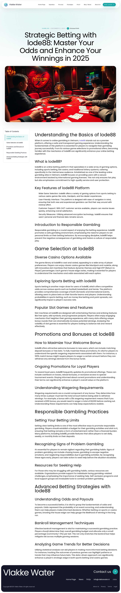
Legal (115, 587)
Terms (110, 587)
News (81, 579)
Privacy (103, 587)
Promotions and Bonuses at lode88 (15, 147)
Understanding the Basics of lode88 (15, 137)
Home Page (71, 579)
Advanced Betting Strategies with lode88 (17, 157)
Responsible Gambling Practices (17, 152)
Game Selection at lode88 (15, 142)
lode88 (82, 140)
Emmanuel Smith (74, 28)
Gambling (45, 28)
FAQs (88, 579)
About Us (96, 587)
